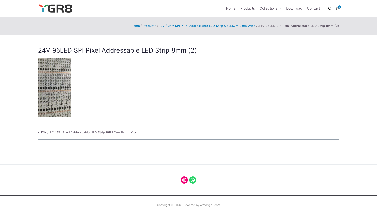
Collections (269, 8)
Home (231, 8)
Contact (313, 8)
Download (294, 8)
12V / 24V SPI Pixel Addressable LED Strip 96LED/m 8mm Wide (89, 132)
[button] (280, 8)
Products (247, 8)
